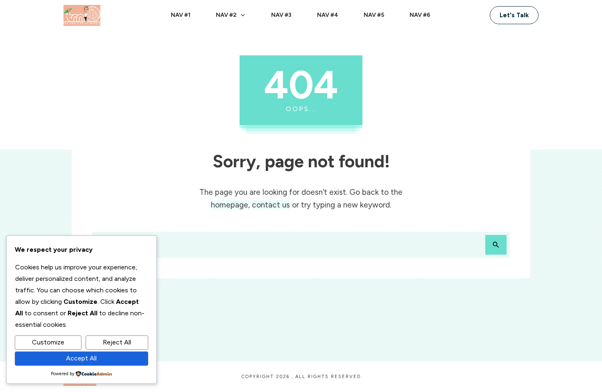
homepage (229, 205)
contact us (271, 205)
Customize (48, 342)
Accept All (81, 358)
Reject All (117, 342)
